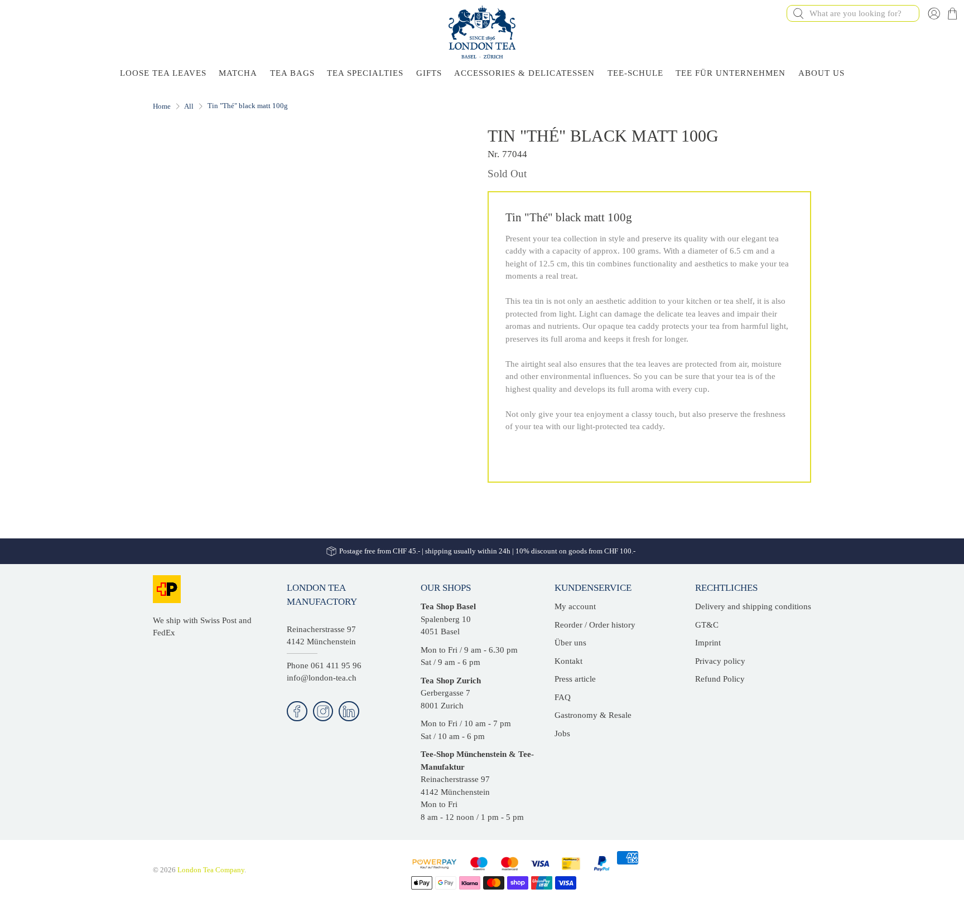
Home (162, 106)
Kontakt (568, 661)
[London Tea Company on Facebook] (297, 711)
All (189, 106)
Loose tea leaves (163, 73)
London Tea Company (210, 870)
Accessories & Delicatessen (524, 73)
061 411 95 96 (336, 665)
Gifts (429, 73)
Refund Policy (720, 678)
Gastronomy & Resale (593, 715)
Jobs (562, 733)
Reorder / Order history (595, 624)
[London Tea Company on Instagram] (323, 711)
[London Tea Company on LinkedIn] (349, 711)
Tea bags (292, 73)
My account (575, 606)
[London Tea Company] (482, 32)
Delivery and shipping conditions (753, 606)
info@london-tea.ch (321, 677)
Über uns (570, 642)
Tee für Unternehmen (730, 73)
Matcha (238, 73)
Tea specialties (365, 73)
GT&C (707, 624)
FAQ (563, 697)
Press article (575, 678)
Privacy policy (720, 661)
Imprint (708, 642)
